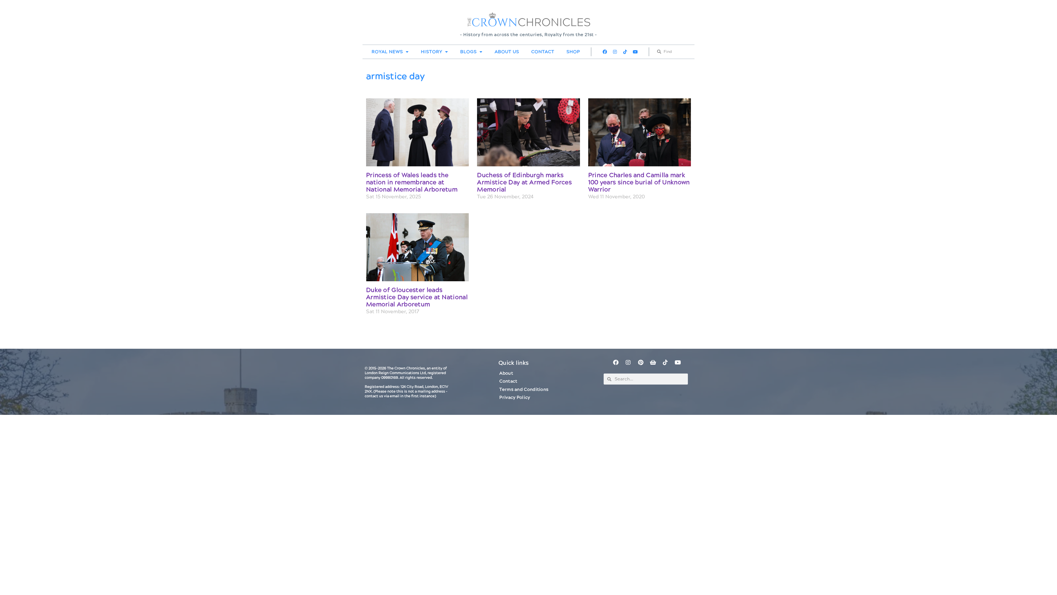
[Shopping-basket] (652, 362)
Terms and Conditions (523, 389)
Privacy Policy (514, 397)
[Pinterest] (640, 362)
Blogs (468, 52)
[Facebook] (604, 51)
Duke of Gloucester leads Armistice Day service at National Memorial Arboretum (417, 297)
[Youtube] (635, 51)
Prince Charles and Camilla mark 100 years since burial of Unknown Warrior (639, 182)
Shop (573, 52)
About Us (507, 52)
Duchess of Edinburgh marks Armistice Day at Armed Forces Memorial (524, 182)
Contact (542, 52)
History (431, 52)
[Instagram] (615, 51)
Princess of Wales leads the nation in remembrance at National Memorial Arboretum (411, 182)
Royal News (387, 52)
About (506, 373)
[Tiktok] (625, 51)
